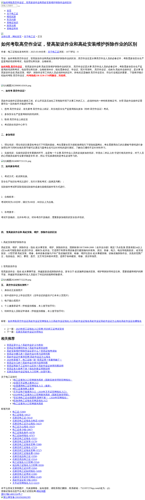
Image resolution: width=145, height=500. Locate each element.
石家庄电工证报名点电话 (28, 420)
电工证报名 (21, 415)
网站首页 (17, 36)
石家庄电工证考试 (24, 474)
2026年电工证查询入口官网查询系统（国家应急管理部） (42, 395)
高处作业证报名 (81, 321)
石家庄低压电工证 (24, 456)
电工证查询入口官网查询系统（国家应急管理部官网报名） (43, 380)
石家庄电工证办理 (24, 468)
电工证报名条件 (23, 432)
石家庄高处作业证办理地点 (29, 332)
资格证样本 (12, 28)
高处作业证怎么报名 (111, 321)
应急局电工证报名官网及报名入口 (31, 400)
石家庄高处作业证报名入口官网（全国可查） (29, 371)
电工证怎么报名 (23, 426)
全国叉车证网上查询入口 (26, 383)
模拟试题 (11, 16)
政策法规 (11, 25)
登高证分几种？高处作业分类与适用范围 (27, 363)
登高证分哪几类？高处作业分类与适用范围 (28, 354)
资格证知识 (12, 22)
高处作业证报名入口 (63, 321)
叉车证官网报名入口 (25, 483)
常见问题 (11, 19)
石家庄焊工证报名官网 (27, 450)
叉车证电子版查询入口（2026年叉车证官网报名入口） (41, 392)
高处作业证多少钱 (24, 480)
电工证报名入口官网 (25, 462)
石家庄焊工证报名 (24, 447)
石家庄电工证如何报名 (27, 471)
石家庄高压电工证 (24, 459)
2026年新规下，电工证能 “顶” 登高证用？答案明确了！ (34, 360)
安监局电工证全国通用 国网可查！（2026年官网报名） (41, 397)
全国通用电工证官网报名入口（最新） (33, 386)
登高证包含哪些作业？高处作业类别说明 (27, 348)
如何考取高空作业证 (18, 321)
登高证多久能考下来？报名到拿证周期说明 (28, 369)
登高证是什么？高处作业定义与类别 (25, 345)
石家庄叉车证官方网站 (27, 477)
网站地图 (41, 491)
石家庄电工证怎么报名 (27, 423)
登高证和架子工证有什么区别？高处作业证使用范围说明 (35, 366)
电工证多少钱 (22, 429)
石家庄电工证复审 (24, 441)
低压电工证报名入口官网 (28, 465)
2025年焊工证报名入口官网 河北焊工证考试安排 (40, 329)
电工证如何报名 (23, 435)
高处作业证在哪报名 (131, 321)
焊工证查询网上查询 (24, 389)
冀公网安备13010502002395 (17, 497)
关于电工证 (12, 13)
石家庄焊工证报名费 (25, 453)
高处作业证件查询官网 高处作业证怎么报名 (28, 357)
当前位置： (6, 36)
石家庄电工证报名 (24, 438)
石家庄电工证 (22, 418)
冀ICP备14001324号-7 (11, 494)
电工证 (19, 412)
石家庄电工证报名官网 (27, 444)
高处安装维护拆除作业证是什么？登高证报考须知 (32, 351)
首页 (9, 10)
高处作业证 (95, 321)
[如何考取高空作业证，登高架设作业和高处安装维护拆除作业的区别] (36, 2)
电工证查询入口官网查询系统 (28, 403)
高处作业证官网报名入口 (40, 321)
